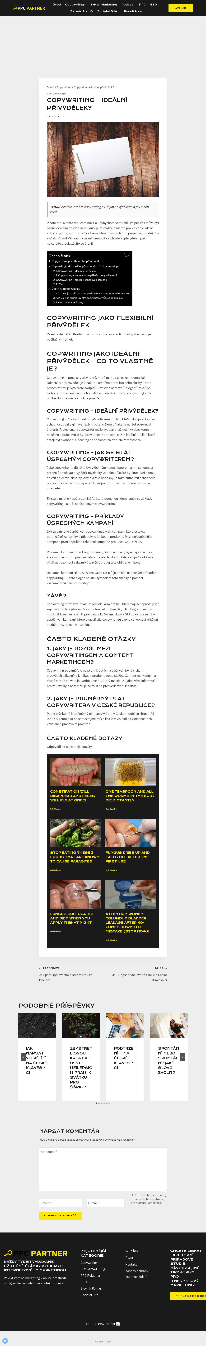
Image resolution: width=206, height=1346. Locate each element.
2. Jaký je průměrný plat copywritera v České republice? (90, 297)
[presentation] (37, 1025)
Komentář (49, 1152)
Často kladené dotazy (70, 302)
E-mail (94, 1203)
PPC (142, 4)
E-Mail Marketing (103, 4)
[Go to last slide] (23, 1057)
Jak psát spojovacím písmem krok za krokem (65, 974)
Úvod (57, 4)
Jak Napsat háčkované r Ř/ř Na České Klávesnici (139, 974)
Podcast (128, 4)
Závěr (61, 284)
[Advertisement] (103, 40)
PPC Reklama (90, 1275)
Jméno (47, 1203)
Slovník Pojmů (81, 11)
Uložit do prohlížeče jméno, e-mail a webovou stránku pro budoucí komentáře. (148, 1199)
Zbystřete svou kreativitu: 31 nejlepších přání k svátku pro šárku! (81, 1067)
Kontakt (131, 1264)
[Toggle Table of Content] (125, 255)
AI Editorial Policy (103, 1341)
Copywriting (56, 94)
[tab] (96, 1103)
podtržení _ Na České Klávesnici (124, 1058)
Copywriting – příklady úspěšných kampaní (83, 279)
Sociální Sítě (89, 1295)
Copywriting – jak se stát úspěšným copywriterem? (87, 275)
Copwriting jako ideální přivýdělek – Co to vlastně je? (86, 266)
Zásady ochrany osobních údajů (136, 1274)
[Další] (182, 1057)
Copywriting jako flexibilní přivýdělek (76, 261)
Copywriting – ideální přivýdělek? (77, 270)
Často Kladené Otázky (66, 289)
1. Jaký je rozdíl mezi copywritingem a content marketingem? (93, 293)
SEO (84, 1282)
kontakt (181, 7)
